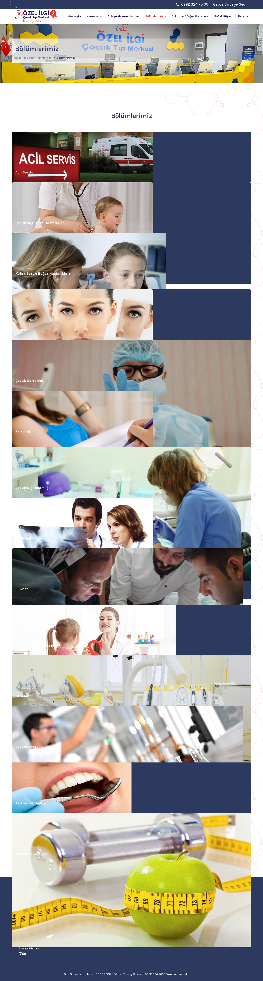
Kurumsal (93, 16)
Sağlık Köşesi (223, 16)
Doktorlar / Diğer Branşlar (189, 16)
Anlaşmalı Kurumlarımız (123, 16)
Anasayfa (74, 16)
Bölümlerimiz (154, 16)
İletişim (243, 16)
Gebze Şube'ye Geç (229, 4)
